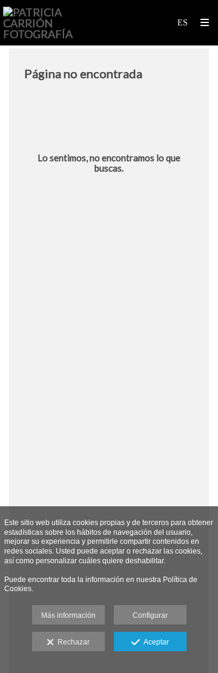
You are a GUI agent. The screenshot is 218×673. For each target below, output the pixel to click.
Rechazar (72, 642)
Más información (68, 615)
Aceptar (154, 642)
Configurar (150, 615)
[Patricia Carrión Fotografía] (56, 22)
